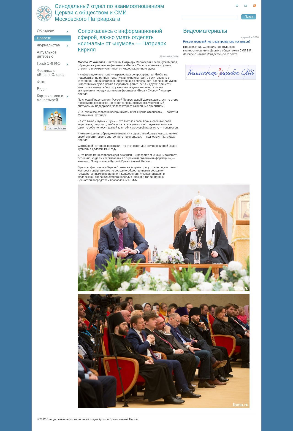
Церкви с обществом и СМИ (91, 12)
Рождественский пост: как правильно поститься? (216, 41)
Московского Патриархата (87, 19)
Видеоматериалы (205, 31)
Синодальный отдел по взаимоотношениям (109, 6)
